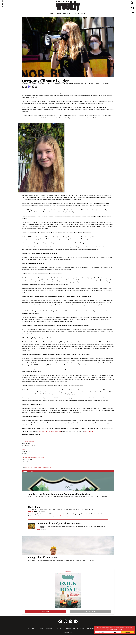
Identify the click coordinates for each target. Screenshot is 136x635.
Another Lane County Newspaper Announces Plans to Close (59, 494)
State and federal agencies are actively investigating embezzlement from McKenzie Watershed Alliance (61, 509)
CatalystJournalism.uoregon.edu (50, 431)
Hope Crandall (29, 441)
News (23, 85)
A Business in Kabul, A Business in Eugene (59, 523)
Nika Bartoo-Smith (32, 85)
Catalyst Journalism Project (33, 467)
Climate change (46, 467)
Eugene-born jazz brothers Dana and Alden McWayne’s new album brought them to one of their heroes (61, 560)
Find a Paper (45, 611)
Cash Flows (34, 507)
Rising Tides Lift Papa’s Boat (43, 557)
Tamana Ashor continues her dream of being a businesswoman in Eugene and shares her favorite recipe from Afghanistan (71, 526)
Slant (23, 449)
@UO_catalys (88, 431)
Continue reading (63, 516)
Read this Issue (90, 611)
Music (29, 562)
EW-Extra (31, 500)
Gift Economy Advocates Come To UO (33, 457)
